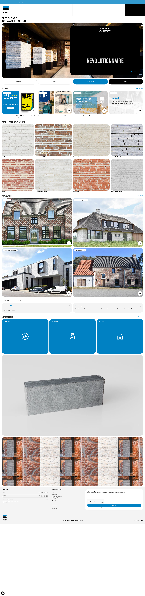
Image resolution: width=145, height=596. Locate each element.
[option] (142, 2)
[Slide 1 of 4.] (72, 461)
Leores (142, 520)
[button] (141, 461)
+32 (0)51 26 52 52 (13, 2)
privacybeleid (100, 507)
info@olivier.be (5, 2)
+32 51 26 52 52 (54, 505)
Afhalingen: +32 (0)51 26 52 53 (22, 2)
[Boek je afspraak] (3, 593)
